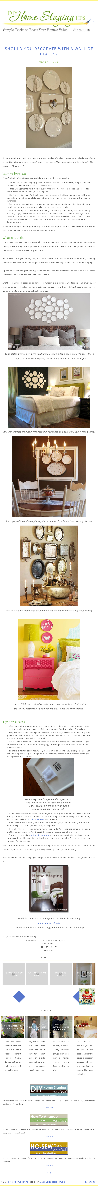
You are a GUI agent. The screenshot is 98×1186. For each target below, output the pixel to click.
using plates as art (40, 835)
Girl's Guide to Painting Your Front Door (36, 1027)
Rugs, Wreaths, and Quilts (37, 974)
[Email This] (42, 946)
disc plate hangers (35, 819)
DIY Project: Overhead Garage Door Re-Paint (61, 1027)
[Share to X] (47, 946)
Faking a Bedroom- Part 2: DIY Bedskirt (85, 1027)
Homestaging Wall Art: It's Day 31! (84, 974)
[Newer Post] (11, 996)
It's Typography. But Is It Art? (13, 974)
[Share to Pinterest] (56, 946)
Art (52, 950)
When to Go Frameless (60, 974)
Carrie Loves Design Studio (52, 1182)
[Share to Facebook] (52, 946)
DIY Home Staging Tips (18, 1182)
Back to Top (91, 1182)
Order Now (49, 1107)
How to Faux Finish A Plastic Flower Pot (12, 1027)
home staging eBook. (49, 922)
